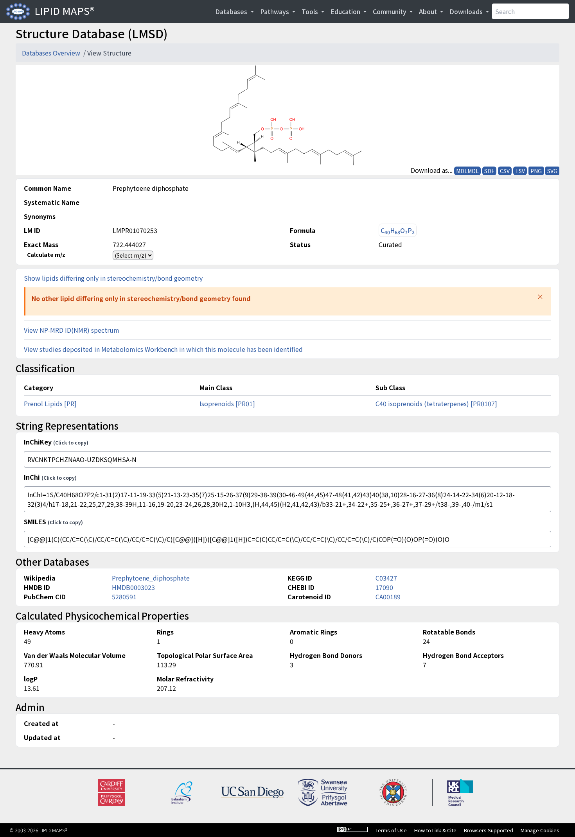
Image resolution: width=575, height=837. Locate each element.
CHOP (398, 230)
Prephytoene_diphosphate (151, 577)
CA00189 (388, 596)
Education (346, 11)
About (428, 11)
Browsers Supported (488, 830)
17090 (384, 587)
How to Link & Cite (435, 830)
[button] (540, 296)
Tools (311, 11)
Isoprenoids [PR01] (227, 403)
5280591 (124, 596)
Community (390, 11)
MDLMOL (467, 171)
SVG (552, 171)
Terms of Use (391, 830)
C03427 (386, 577)
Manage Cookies (540, 830)
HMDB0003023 (133, 587)
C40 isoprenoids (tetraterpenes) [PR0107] (436, 403)
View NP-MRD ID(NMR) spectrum (71, 330)
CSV (505, 171)
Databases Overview (52, 52)
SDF (489, 171)
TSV (520, 171)
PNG (536, 171)
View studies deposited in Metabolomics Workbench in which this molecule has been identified (163, 349)
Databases (232, 11)
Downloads (466, 11)
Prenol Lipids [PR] (50, 403)
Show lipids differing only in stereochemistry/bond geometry (113, 278)
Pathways (275, 11)
